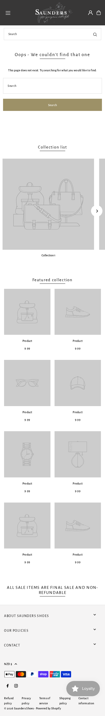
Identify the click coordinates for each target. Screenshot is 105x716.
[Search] (95, 34)
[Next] (96, 211)
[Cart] (99, 12)
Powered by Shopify (48, 708)
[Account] (90, 12)
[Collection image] (48, 204)
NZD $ (8, 663)
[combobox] (52, 34)
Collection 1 (48, 255)
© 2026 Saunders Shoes (19, 708)
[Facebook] (8, 686)
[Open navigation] (16, 12)
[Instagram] (16, 686)
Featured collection (52, 280)
